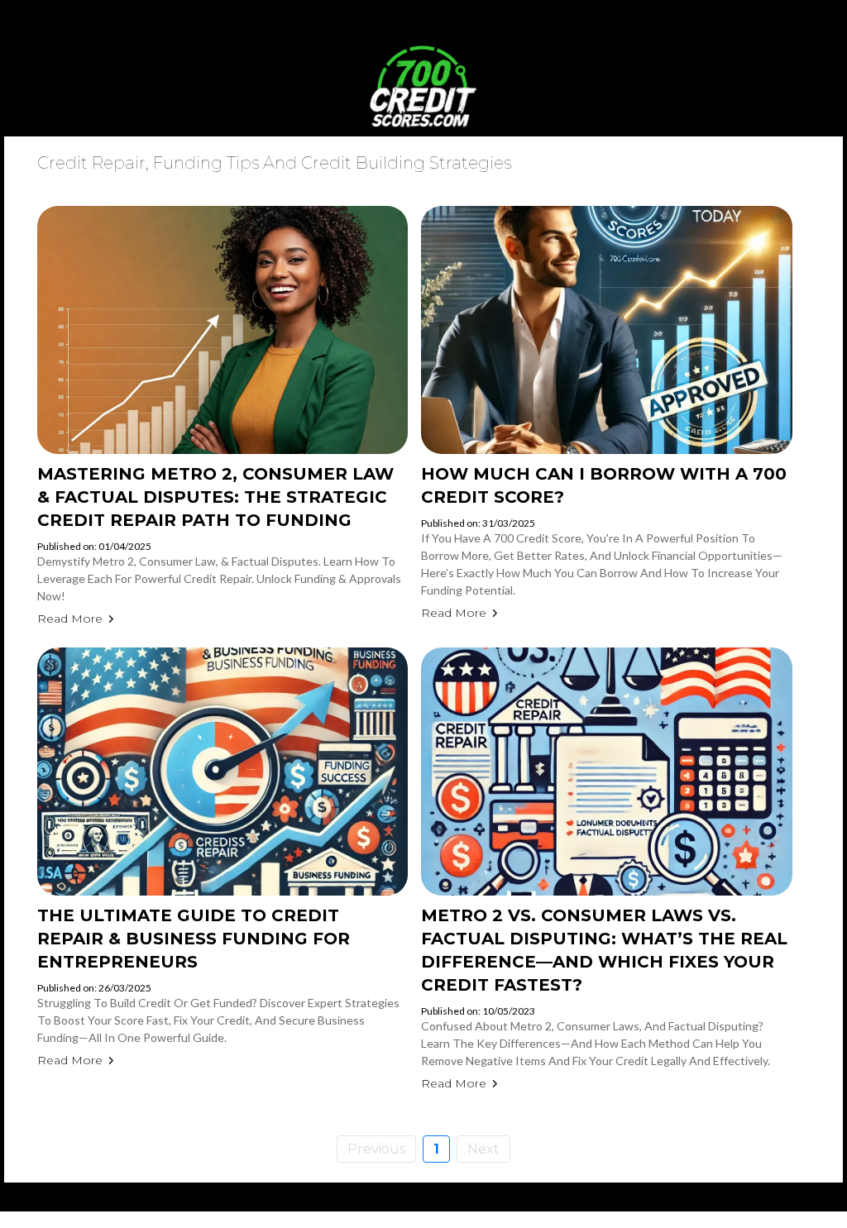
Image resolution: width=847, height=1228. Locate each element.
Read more (70, 618)
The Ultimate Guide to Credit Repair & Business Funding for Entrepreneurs (193, 938)
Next (483, 1149)
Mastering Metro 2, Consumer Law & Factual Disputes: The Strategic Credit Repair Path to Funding (215, 497)
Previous (376, 1149)
